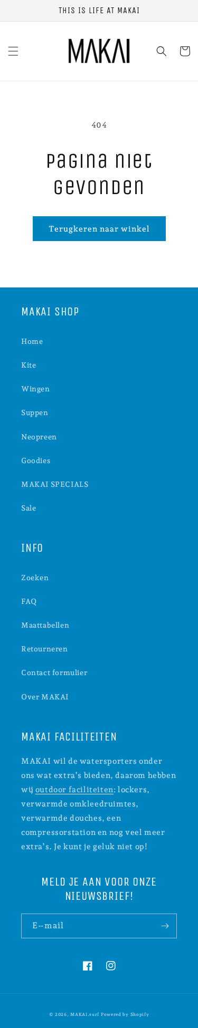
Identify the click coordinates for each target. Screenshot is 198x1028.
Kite (28, 365)
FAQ (29, 601)
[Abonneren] (164, 926)
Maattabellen (45, 625)
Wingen (35, 389)
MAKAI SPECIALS (54, 484)
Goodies (35, 460)
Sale (28, 508)
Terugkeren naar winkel (99, 229)
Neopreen (39, 437)
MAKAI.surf (84, 1014)
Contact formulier (54, 672)
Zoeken (35, 577)
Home (32, 341)
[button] (13, 51)
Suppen (35, 412)
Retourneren (44, 649)
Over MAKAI (45, 697)
